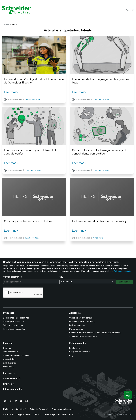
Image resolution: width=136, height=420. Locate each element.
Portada (7, 25)
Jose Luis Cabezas (101, 99)
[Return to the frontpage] (15, 10)
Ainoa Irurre (98, 238)
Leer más (10, 92)
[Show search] (127, 10)
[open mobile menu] (133, 10)
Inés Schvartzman (33, 238)
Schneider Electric (33, 99)
